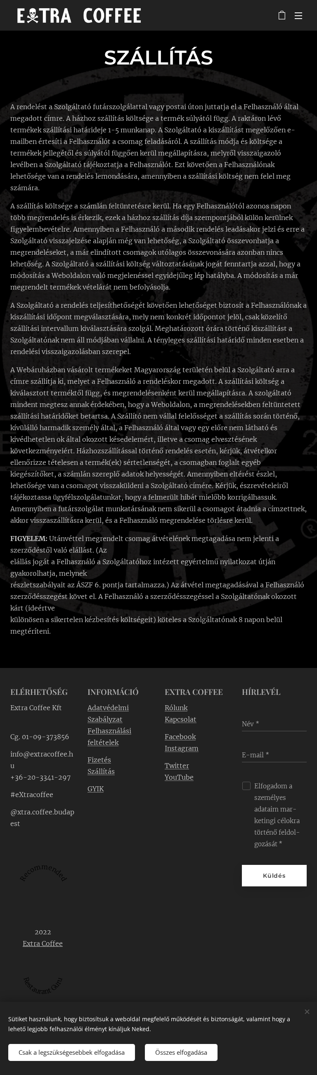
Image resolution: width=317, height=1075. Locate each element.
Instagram (182, 748)
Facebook (180, 737)
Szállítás (101, 771)
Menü (298, 15)
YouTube (179, 777)
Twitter (177, 765)
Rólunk (176, 708)
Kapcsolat (180, 719)
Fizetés (99, 760)
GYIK (96, 789)
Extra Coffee (43, 943)
